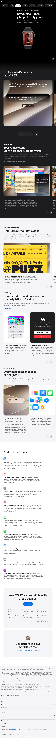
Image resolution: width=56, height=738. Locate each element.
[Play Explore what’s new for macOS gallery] (36, 134)
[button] (47, 2)
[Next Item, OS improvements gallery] (51, 436)
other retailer (21, 729)
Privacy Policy (4, 736)
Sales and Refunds (18, 736)
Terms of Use (11, 736)
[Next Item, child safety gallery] (51, 362)
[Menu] (54, 2)
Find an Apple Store (13, 729)
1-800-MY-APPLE (34, 729)
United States (4, 731)
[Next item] (55, 6)
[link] (18, 5)
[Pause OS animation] (53, 59)
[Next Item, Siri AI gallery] (51, 212)
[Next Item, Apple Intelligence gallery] (51, 286)
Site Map (29, 736)
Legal (25, 736)
